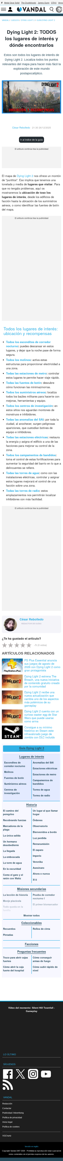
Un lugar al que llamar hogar (45, 812)
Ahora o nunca (41, 873)
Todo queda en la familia (13, 908)
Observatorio (40, 826)
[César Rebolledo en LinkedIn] (27, 629)
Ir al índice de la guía (31, 139)
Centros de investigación (12, 791)
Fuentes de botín (14, 778)
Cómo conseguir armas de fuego (42, 959)
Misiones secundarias (31, 889)
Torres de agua (41, 789)
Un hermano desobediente (11, 843)
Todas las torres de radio (22, 491)
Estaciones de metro (44, 774)
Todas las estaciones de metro (26, 373)
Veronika (38, 861)
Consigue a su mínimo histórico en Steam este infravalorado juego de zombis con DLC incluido (39, 732)
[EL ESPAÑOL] (59, 9)
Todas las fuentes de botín (23, 383)
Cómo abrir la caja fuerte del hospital (13, 968)
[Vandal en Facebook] (7, 1074)
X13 (35, 879)
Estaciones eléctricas (45, 768)
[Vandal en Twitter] (20, 1074)
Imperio (37, 855)
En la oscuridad (12, 868)
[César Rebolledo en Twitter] (22, 629)
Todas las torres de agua (22, 473)
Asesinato (38, 867)
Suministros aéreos (15, 783)
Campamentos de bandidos (43, 782)
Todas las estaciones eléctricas (27, 437)
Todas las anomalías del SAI (25, 419)
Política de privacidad (12, 1117)
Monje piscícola (12, 900)
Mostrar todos (32, 915)
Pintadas (8, 934)
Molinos (8, 771)
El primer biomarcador (45, 904)
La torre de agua (12, 862)
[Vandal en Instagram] (33, 1074)
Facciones (31, 944)
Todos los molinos (18, 360)
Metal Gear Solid (11, 3)
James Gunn (43, 3)
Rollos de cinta (41, 928)
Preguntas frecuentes (31, 951)
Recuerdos (9, 928)
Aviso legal (7, 1122)
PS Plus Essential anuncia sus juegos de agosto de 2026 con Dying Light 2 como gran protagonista (42, 665)
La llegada (9, 851)
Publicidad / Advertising (13, 1113)
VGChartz (6, 1136)
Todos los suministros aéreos (26, 392)
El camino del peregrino (10, 812)
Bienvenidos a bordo (45, 832)
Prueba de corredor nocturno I (44, 896)
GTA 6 (53, 3)
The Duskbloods (28, 3)
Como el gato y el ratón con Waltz (13, 876)
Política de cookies (10, 1127)
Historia (31, 805)
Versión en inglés (31, 1146)
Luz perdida (39, 838)
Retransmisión (41, 844)
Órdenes (38, 820)
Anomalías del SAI (43, 762)
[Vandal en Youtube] (45, 1074)
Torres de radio (41, 795)
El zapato (38, 850)
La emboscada (11, 857)
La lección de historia (15, 894)
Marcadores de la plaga (13, 827)
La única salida (11, 835)
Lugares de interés (31, 756)
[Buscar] (52, 9)
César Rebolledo (21, 127)
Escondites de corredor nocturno (14, 764)
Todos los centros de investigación (29, 406)
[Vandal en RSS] (7, 1084)
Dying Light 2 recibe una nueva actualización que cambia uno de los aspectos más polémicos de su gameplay (41, 698)
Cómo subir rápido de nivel (45, 968)
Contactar (6, 1108)
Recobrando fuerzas (14, 820)
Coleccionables (31, 923)
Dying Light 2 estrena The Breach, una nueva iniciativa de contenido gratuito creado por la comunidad (42, 681)
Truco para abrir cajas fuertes (15, 959)
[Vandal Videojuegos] (31, 9)
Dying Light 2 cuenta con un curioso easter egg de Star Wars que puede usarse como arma (41, 716)
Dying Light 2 (25, 176)
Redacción (7, 1104)
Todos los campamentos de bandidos (31, 455)
